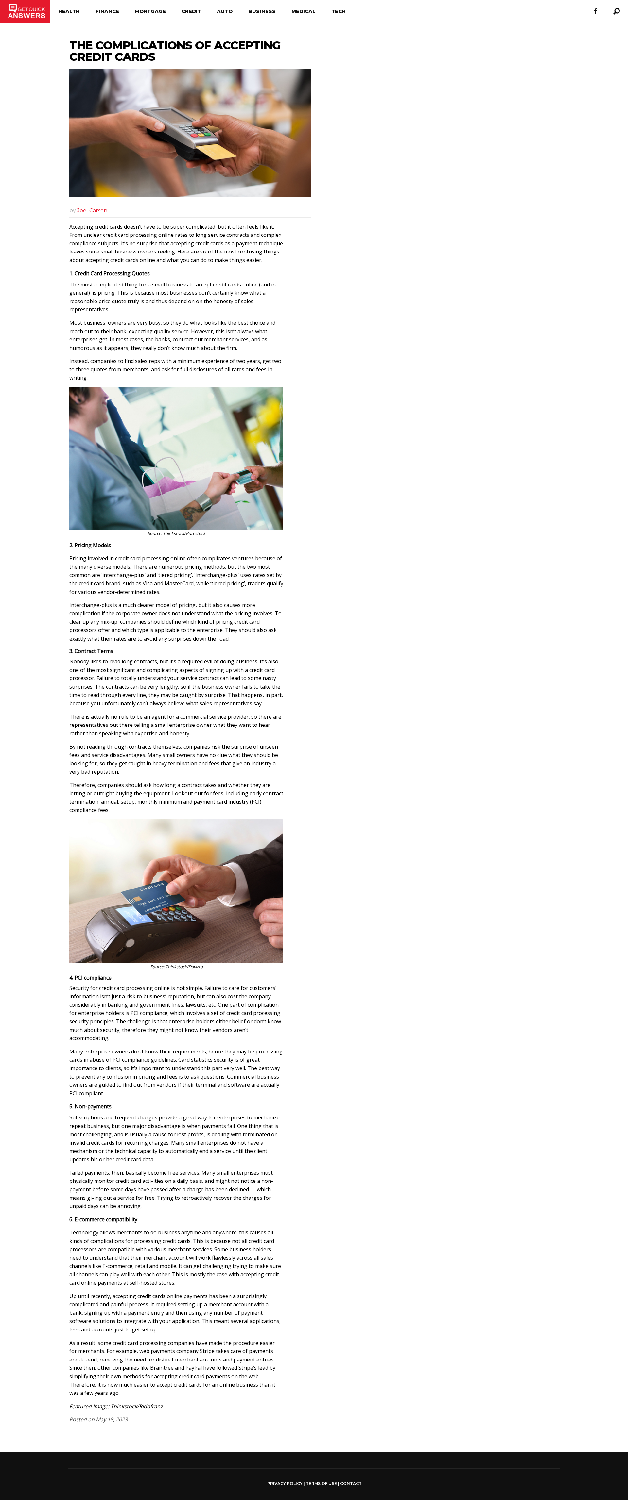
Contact (351, 1483)
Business (262, 11)
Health (69, 11)
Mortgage (150, 11)
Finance (107, 11)
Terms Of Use (321, 1483)
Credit (191, 11)
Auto (225, 11)
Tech (338, 11)
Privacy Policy (285, 1484)
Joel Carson (92, 210)
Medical (303, 11)
